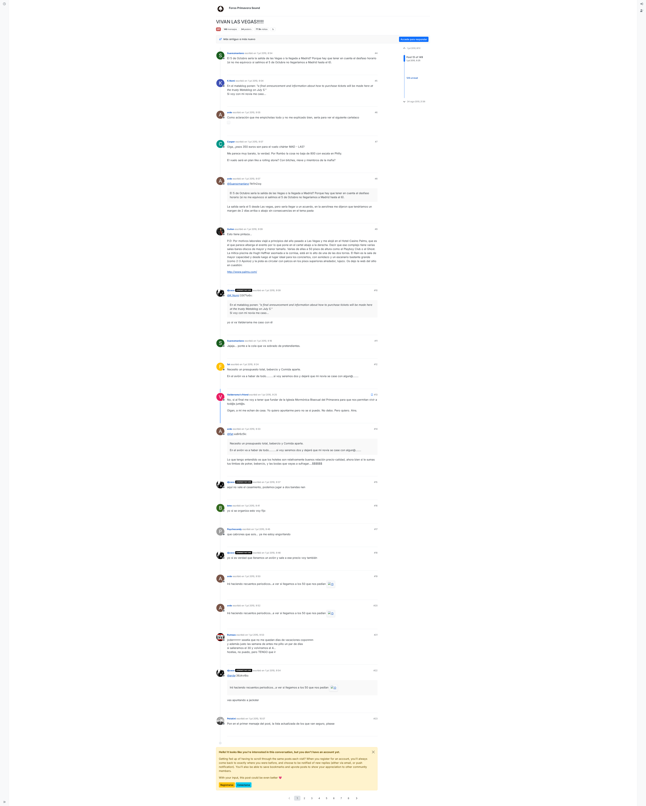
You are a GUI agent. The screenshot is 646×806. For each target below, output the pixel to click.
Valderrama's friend (237, 394)
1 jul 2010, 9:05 (252, 112)
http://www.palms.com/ (242, 271)
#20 (375, 605)
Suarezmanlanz (235, 53)
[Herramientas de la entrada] (375, 71)
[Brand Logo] (221, 8)
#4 (376, 53)
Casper (231, 141)
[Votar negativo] (368, 71)
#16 (376, 505)
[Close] (373, 752)
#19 (376, 576)
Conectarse (243, 784)
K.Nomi (231, 80)
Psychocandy (234, 529)
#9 (376, 229)
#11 (376, 340)
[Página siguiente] (356, 798)
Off (218, 29)
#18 (376, 552)
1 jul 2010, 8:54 (264, 53)
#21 (376, 634)
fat (228, 364)
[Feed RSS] (273, 29)
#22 (375, 670)
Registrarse (226, 784)
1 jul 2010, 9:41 (252, 505)
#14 (376, 429)
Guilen (230, 229)
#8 (376, 178)
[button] (4, 802)
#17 (376, 529)
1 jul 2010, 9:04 (255, 80)
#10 (376, 290)
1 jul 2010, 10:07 (257, 718)
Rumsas (231, 634)
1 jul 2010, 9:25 (269, 394)
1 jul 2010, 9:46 (273, 552)
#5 (376, 80)
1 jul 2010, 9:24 (251, 364)
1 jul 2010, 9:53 (256, 634)
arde (229, 112)
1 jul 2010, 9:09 (255, 229)
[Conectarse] (642, 4)
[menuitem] (642, 4)
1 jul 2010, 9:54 (273, 670)
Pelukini (231, 718)
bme (229, 505)
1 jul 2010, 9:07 (255, 141)
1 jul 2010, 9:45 (262, 529)
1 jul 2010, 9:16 (264, 340)
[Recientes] (4, 4)
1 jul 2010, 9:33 (252, 429)
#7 (376, 141)
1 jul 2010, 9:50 (252, 576)
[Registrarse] (642, 10)
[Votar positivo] (356, 71)
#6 (376, 112)
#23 (375, 718)
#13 (376, 394)
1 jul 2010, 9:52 (252, 605)
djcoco (231, 290)
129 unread (412, 78)
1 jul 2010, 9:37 (272, 482)
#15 (376, 482)
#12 (376, 364)
